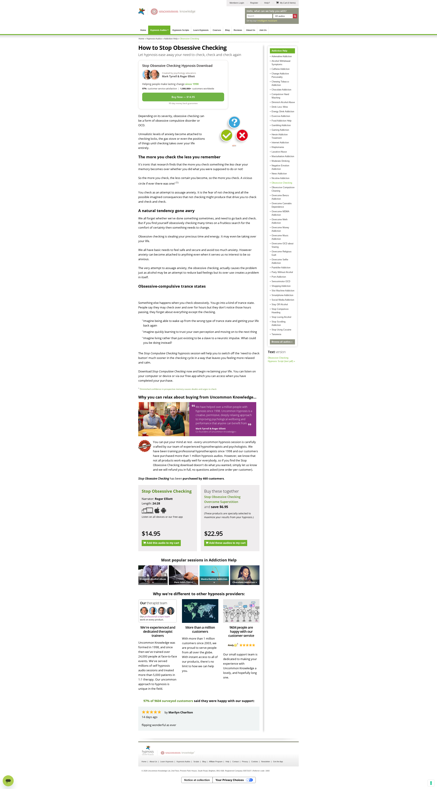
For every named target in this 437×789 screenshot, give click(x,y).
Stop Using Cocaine (281, 329)
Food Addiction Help (281, 120)
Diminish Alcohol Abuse (283, 102)
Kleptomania (278, 147)
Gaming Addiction (280, 130)
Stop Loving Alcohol (281, 317)
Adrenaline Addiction (282, 56)
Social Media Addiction (283, 300)
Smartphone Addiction (282, 295)
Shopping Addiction (281, 286)
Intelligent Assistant (267, 20)
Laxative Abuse (279, 151)
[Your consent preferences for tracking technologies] (431, 783)
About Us (250, 30)
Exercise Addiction (281, 116)
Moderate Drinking (281, 161)
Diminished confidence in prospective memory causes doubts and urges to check (178, 389)
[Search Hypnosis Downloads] (295, 16)
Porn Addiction (279, 277)
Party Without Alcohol (282, 272)
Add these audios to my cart (227, 542)
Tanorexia (276, 334)
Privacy (245, 762)
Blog (227, 30)
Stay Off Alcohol (280, 304)
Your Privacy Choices (229, 780)
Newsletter (265, 762)
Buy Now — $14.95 (183, 97)
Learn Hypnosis (201, 30)
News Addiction (279, 173)
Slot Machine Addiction (283, 290)
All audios (280, 16)
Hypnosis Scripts (180, 30)
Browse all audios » (282, 342)
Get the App (278, 762)
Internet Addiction (280, 142)
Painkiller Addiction (281, 267)
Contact (235, 762)
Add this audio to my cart (163, 542)
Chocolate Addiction (281, 89)
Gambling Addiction (281, 125)
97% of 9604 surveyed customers (168, 701)
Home (143, 30)
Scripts (196, 762)
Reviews (238, 30)
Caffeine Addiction (281, 69)
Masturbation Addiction (283, 156)
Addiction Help (279, 50)
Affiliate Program (215, 762)
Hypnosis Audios (158, 30)
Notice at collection (197, 780)
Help (227, 762)
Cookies (254, 762)
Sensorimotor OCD (281, 281)
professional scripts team (157, 616)
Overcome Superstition (221, 502)
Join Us (263, 30)
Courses (217, 30)
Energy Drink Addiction (283, 111)
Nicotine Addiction (280, 178)
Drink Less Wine (280, 107)
